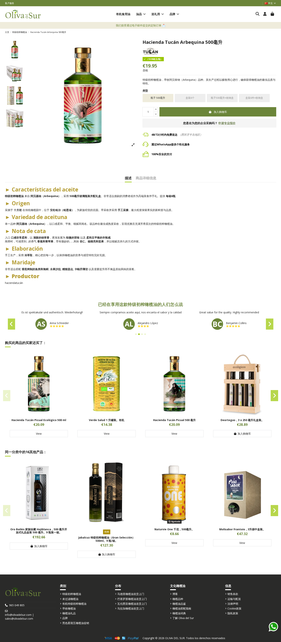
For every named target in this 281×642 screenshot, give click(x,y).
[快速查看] (39, 414)
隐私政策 (232, 613)
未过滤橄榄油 (70, 599)
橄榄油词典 (179, 613)
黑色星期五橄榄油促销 (75, 623)
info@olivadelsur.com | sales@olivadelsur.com (19, 616)
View (39, 433)
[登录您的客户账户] (265, 14)
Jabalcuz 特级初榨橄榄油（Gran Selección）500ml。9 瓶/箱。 (106, 539)
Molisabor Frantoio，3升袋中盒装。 (242, 529)
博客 (175, 594)
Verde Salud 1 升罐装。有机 (106, 420)
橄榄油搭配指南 (181, 608)
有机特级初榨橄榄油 (74, 603)
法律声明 (232, 603)
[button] (141, 14)
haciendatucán (14, 283)
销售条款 (232, 594)
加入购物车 (220, 112)
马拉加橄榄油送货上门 (130, 608)
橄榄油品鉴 (179, 603)
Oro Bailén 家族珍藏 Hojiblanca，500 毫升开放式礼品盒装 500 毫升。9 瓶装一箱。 (38, 530)
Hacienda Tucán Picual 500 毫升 (174, 420)
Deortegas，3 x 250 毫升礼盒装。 (242, 420)
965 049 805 (16, 605)
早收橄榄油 (69, 608)
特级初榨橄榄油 (71, 594)
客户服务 (9, 3)
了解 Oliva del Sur (183, 618)
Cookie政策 (234, 608)
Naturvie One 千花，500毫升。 (174, 529)
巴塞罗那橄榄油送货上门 (132, 599)
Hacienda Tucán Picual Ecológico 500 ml (38, 420)
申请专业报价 (227, 123)
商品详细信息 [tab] (146, 178)
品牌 (65, 618)
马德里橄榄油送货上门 (130, 594)
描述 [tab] (128, 178)
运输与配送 (234, 599)
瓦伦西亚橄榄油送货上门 (132, 603)
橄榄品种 (177, 599)
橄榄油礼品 (69, 613)
